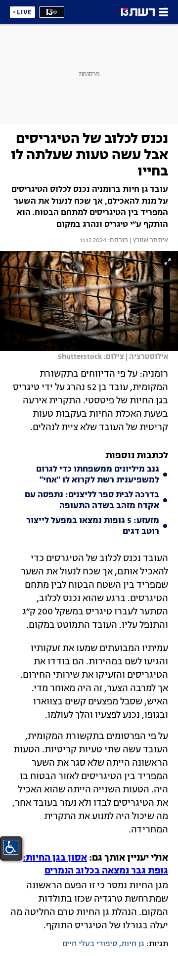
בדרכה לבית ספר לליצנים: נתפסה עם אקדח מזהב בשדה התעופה (92, 501)
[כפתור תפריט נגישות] (10, 847)
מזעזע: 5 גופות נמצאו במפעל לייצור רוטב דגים (92, 526)
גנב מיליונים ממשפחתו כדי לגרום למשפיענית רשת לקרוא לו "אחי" (97, 475)
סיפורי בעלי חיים (89, 944)
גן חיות (132, 944)
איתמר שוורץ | (148, 241)
